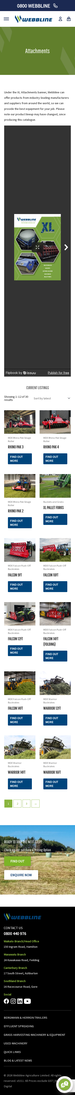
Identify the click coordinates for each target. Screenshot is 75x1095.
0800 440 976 (15, 933)
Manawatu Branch (15, 954)
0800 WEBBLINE (34, 6)
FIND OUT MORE (16, 459)
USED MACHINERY (15, 1043)
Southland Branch (15, 981)
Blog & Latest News (18, 1060)
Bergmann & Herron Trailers (25, 1017)
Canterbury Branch (15, 968)
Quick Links (12, 1052)
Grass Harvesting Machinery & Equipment (34, 1035)
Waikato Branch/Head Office (21, 941)
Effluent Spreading (19, 1026)
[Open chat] (64, 1084)
